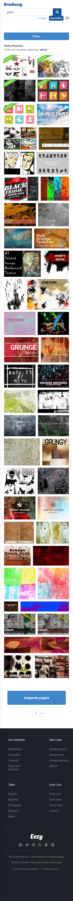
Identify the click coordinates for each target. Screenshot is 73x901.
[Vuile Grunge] (51, 556)
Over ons (55, 793)
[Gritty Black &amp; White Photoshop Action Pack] (53, 66)
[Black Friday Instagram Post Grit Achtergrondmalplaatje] (21, 189)
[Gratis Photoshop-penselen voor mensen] (52, 163)
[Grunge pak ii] (53, 624)
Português (14, 805)
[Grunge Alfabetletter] (36, 645)
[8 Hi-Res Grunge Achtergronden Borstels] (54, 138)
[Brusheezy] (13, 5)
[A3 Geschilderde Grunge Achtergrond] (22, 263)
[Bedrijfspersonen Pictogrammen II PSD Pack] (53, 91)
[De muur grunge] (20, 425)
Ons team (55, 799)
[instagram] (39, 845)
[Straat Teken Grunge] (52, 666)
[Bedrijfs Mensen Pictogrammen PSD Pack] (19, 114)
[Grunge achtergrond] (53, 425)
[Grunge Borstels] (48, 294)
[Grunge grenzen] (20, 376)
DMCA (53, 766)
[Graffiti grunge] (55, 350)
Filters (36, 36)
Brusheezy (15, 749)
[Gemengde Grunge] (20, 323)
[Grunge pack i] (20, 624)
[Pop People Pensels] (19, 163)
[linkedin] (52, 845)
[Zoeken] (57, 12)
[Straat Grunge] (20, 508)
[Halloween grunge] (20, 481)
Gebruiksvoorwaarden (25, 868)
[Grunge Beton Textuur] (53, 481)
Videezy (13, 760)
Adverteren (56, 754)
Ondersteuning (58, 760)
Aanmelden (56, 18)
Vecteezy (14, 754)
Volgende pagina (36, 698)
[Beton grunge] (53, 214)
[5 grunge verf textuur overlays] (53, 114)
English (12, 793)
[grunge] (20, 214)
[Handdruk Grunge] (14, 294)
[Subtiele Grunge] (53, 508)
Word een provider (14, 767)
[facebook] (20, 845)
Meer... (12, 816)
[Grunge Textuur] (22, 452)
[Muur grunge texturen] (51, 238)
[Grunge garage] (20, 401)
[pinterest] (33, 845)
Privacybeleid (50, 868)
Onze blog (55, 805)
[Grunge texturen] (55, 452)
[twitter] (27, 845)
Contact (54, 810)
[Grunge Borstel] (44, 606)
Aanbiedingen (58, 749)
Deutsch (13, 810)
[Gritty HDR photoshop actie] (20, 138)
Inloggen (42, 18)
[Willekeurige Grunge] (53, 323)
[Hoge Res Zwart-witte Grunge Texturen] (20, 91)
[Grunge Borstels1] (18, 666)
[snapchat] (46, 845)
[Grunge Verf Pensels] (11, 606)
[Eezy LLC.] (36, 837)
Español (13, 799)
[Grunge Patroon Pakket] (54, 189)
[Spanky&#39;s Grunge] (56, 263)
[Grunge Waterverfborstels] (53, 583)
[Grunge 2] (18, 238)
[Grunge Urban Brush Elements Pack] (20, 66)
